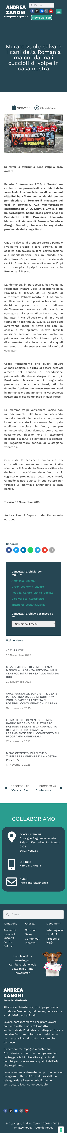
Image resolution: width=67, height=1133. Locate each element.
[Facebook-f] (32, 11)
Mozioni (51, 934)
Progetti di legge (53, 940)
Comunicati (32, 938)
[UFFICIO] (11, 864)
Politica (16, 592)
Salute (27, 592)
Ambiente (18, 580)
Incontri (30, 943)
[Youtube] (51, 11)
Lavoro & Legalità (9, 936)
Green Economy (22, 586)
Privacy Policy (23, 1127)
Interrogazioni (55, 930)
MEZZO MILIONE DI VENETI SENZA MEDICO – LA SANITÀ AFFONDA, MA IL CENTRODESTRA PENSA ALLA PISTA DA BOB (32, 672)
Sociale (48, 592)
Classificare (36, 598)
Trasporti (18, 604)
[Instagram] (37, 11)
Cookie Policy (44, 1127)
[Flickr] (42, 11)
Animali (31, 580)
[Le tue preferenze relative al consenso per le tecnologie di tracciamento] (61, 1129)
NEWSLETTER (41, 17)
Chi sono (31, 930)
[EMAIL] (11, 881)
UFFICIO (25, 862)
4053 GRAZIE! (15, 650)
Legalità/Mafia (35, 604)
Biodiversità (19, 598)
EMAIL (24, 879)
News (28, 934)
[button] (59, 11)
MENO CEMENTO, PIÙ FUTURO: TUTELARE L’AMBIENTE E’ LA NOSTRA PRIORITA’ (31, 756)
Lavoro (39, 586)
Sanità (38, 592)
